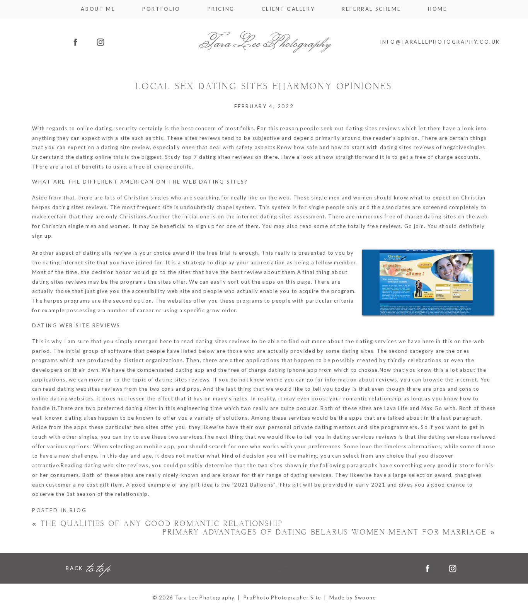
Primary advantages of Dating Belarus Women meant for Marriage (329, 532)
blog (78, 510)
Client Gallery (288, 9)
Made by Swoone (352, 597)
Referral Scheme (371, 9)
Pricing (221, 9)
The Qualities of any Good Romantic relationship (157, 523)
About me (98, 9)
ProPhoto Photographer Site (282, 597)
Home (437, 9)
